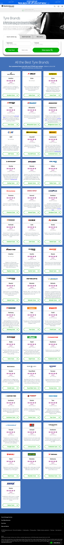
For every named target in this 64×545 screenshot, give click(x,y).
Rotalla (11, 371)
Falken (53, 166)
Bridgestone (52, 107)
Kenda (53, 224)
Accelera (11, 78)
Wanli (10, 458)
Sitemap (52, 530)
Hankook (10, 224)
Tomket (32, 400)
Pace (32, 312)
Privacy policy (33, 530)
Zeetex (11, 488)
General (32, 195)
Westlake (31, 458)
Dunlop (11, 166)
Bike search (40, 36)
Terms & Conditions (17, 530)
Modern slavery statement (43, 530)
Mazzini (11, 283)
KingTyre (10, 254)
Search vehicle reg (11, 37)
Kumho (32, 254)
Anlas (31, 78)
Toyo (53, 400)
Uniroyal (32, 429)
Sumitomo (11, 400)
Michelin (52, 283)
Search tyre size (26, 36)
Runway (53, 371)
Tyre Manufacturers (5, 520)
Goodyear (53, 195)
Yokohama (53, 458)
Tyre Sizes (3, 523)
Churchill (31, 136)
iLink (32, 224)
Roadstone (53, 341)
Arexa (53, 78)
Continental (52, 136)
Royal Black (32, 371)
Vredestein (53, 429)
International (58, 530)
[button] (55, 6)
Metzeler (31, 283)
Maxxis (53, 254)
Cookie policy (26, 530)
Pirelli (52, 312)
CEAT (11, 136)
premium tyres (58, 151)
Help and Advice (5, 526)
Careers (3, 531)
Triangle (11, 429)
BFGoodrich (32, 107)
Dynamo (32, 166)
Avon (10, 107)
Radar (11, 341)
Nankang (11, 312)
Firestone (11, 195)
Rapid (31, 341)
